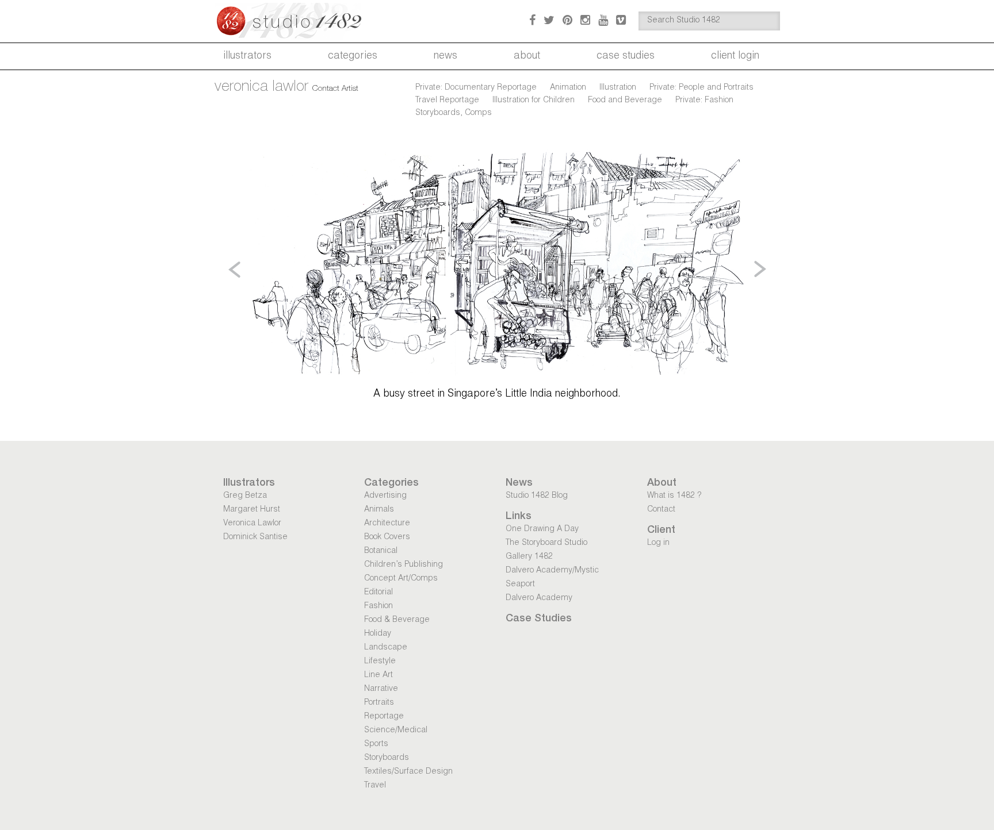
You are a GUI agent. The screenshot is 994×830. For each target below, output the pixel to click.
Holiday (377, 634)
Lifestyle (380, 662)
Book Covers (387, 537)
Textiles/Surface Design (408, 772)
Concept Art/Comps (401, 579)
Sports (376, 744)
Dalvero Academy (539, 598)
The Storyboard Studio (546, 543)
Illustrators (247, 56)
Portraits (379, 703)
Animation (568, 88)
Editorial (378, 593)
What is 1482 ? (674, 496)
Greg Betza (245, 496)
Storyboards (386, 758)
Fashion (378, 606)
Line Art (378, 675)
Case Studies (626, 56)
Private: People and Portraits (701, 88)
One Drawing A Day (542, 529)
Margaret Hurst (251, 510)
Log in (658, 543)
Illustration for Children (533, 101)
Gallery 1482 (529, 557)
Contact (661, 510)
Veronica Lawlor (252, 524)
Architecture (387, 524)
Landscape (385, 648)
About (527, 56)
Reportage (384, 717)
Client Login (735, 56)
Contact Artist (335, 89)
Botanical (380, 551)
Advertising (385, 496)
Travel (375, 786)
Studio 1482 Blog (537, 496)
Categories (352, 56)
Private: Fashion (704, 101)
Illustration (617, 88)
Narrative (381, 689)
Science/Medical (395, 731)
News (445, 56)
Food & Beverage (397, 620)
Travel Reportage (447, 101)
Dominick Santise (255, 537)
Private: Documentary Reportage (476, 88)
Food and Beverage (625, 101)
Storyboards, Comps (453, 113)
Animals (379, 510)
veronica (261, 87)
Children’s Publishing (403, 565)
